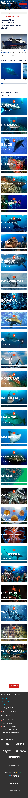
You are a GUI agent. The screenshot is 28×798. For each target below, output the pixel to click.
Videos (5, 9)
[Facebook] (11, 783)
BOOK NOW (23, 4)
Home (2, 9)
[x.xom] (17, 783)
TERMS (10, 790)
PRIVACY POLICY (16, 790)
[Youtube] (13, 783)
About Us (4, 698)
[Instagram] (15, 783)
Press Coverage (6, 701)
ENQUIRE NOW (14, 685)
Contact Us (5, 704)
